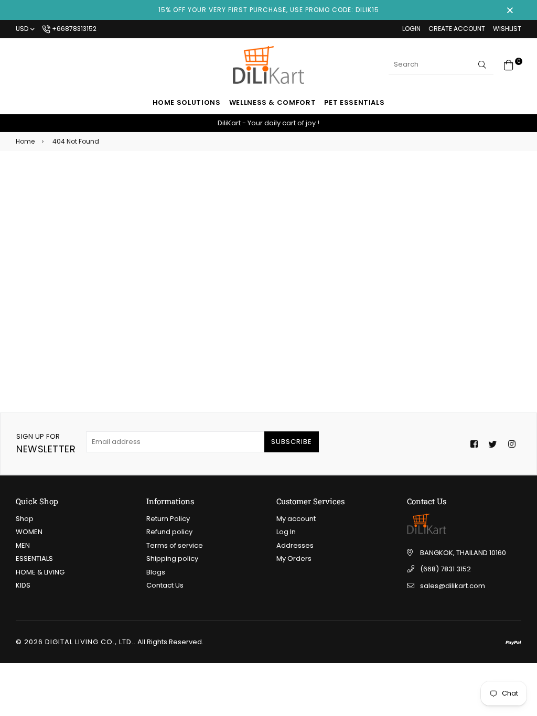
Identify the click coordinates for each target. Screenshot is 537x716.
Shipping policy (172, 558)
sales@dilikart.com (452, 586)
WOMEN (29, 532)
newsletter (46, 443)
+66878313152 (73, 28)
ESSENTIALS (34, 558)
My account (296, 519)
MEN (23, 545)
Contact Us (165, 585)
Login (411, 28)
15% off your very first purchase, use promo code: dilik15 (268, 9)
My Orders (294, 558)
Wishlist (507, 28)
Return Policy (168, 519)
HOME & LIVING (40, 572)
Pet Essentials (354, 102)
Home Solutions (187, 102)
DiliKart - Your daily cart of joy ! (268, 123)
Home (25, 141)
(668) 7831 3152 (445, 569)
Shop (25, 519)
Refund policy (169, 532)
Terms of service (174, 545)
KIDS (23, 585)
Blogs (155, 572)
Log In (286, 532)
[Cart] (508, 64)
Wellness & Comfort (272, 102)
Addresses (295, 545)
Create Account (456, 28)
